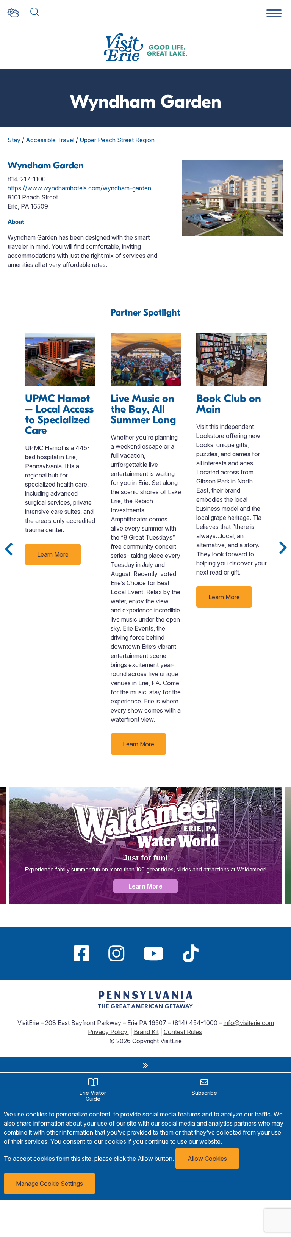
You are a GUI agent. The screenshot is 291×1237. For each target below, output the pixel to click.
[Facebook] (81, 953)
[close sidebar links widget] (145, 1066)
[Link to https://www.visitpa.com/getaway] (145, 1006)
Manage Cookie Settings (49, 1183)
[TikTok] (190, 953)
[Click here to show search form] (34, 13)
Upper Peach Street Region (117, 140)
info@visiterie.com (249, 1023)
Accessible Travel (50, 140)
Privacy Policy (108, 1032)
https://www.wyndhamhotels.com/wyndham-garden (79, 188)
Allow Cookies (207, 1158)
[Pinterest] (217, 953)
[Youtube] (153, 953)
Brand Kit (146, 1032)
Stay (14, 140)
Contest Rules (183, 1032)
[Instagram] (116, 953)
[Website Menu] (274, 14)
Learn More (53, 554)
